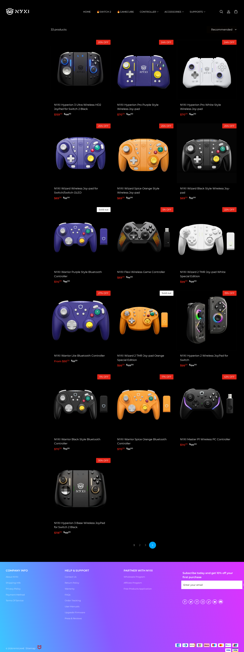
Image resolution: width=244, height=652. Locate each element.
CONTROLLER (148, 11)
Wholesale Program (134, 576)
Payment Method (15, 594)
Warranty (70, 588)
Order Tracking (73, 600)
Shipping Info (13, 582)
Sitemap (30, 648)
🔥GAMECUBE (125, 11)
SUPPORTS (196, 11)
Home (87, 11)
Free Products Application (138, 588)
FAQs (67, 594)
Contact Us (70, 576)
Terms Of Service (15, 600)
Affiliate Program (133, 582)
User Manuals (72, 606)
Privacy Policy (13, 588)
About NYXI (12, 576)
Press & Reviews (73, 618)
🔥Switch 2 (104, 11)
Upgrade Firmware (75, 612)
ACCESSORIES (172, 11)
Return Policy (72, 582)
